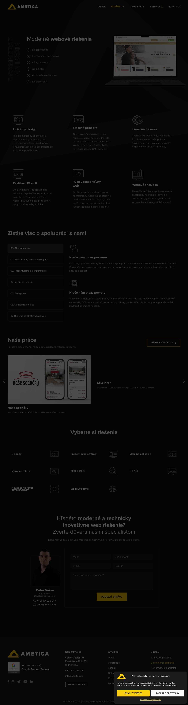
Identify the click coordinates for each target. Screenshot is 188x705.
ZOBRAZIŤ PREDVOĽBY (167, 693)
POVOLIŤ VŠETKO (133, 693)
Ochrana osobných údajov (150, 700)
